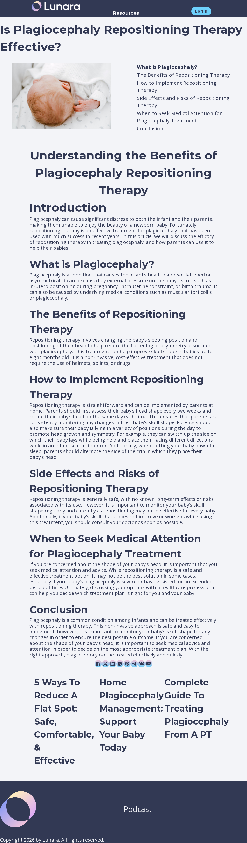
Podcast (138, 809)
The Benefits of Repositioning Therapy (183, 75)
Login (201, 11)
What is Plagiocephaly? (167, 67)
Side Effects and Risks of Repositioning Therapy (183, 102)
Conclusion (150, 128)
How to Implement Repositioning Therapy (176, 86)
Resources (126, 13)
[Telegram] (134, 663)
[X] (105, 663)
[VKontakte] (141, 663)
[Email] (148, 663)
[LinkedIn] (112, 663)
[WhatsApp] (120, 663)
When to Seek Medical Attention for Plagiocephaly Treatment (179, 117)
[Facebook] (98, 663)
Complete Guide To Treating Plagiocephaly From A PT (197, 708)
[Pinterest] (127, 663)
